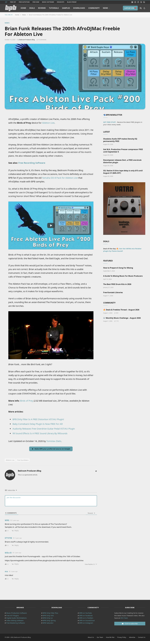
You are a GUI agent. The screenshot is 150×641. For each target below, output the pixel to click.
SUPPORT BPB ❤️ (130, 8)
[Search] (140, 8)
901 (117, 313)
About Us (91, 637)
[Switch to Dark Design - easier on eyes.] (144, 8)
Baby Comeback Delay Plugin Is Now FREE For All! (38, 423)
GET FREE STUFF (109, 122)
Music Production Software (16, 613)
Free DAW (36, 2)
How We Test (110, 637)
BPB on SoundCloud (87, 620)
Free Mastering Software (15, 623)
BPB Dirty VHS (48, 615)
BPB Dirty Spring (49, 620)
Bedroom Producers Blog (27, 40)
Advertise (132, 637)
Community (94, 8)
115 (117, 321)
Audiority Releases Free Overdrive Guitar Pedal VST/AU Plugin (44, 428)
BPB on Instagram (86, 623)
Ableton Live (48, 122)
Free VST (13, 2)
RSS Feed (124, 618)
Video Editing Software (14, 620)
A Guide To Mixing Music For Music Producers (123, 276)
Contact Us (141, 637)
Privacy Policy (121, 637)
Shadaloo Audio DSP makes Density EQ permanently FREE (120, 140)
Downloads (79, 8)
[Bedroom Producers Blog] (11, 8)
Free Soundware (22, 460)
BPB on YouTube (85, 613)
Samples (66, 8)
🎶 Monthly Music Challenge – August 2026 (122, 318)
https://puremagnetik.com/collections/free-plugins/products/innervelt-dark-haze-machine (44, 560)
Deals (32, 8)
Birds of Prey (26, 400)
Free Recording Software (31, 162)
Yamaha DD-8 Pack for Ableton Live (60, 177)
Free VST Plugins (12, 615)
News (105, 8)
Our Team (100, 637)
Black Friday (71, 2)
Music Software (48, 2)
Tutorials (54, 8)
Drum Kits (60, 2)
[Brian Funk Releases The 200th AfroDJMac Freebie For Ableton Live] (75, 76)
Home (23, 8)
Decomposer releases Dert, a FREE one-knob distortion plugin (122, 161)
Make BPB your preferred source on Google (52, 449)
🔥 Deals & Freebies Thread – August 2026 (121, 310)
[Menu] (6, 2)
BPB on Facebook (86, 615)
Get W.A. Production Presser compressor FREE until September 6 (123, 150)
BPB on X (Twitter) (86, 618)
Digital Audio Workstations (16, 618)
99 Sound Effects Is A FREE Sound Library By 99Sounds (40, 433)
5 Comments (42, 40)
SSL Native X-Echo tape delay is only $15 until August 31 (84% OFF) (123, 171)
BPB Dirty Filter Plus (50, 613)
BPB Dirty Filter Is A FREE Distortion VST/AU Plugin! (38, 419)
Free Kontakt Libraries (113, 292)
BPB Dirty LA (48, 618)
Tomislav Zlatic (53, 441)
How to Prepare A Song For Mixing (118, 268)
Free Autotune (24, 2)
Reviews (42, 8)
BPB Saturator (48, 623)
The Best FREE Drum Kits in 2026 (117, 284)
